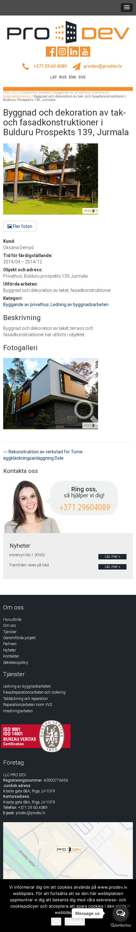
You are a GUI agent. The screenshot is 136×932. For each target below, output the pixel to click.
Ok (56, 921)
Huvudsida (12, 619)
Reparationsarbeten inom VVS (27, 704)
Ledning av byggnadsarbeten (79, 304)
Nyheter (9, 650)
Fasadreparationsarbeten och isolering (34, 692)
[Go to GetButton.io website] (121, 925)
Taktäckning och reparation (25, 698)
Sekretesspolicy (15, 662)
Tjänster (9, 632)
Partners (10, 644)
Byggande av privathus (26, 304)
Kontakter (11, 656)
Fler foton (22, 226)
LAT (53, 77)
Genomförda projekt (19, 638)
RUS (63, 77)
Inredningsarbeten (18, 711)
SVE (82, 77)
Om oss (9, 625)
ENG (72, 77)
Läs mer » (112, 556)
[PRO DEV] (68, 32)
